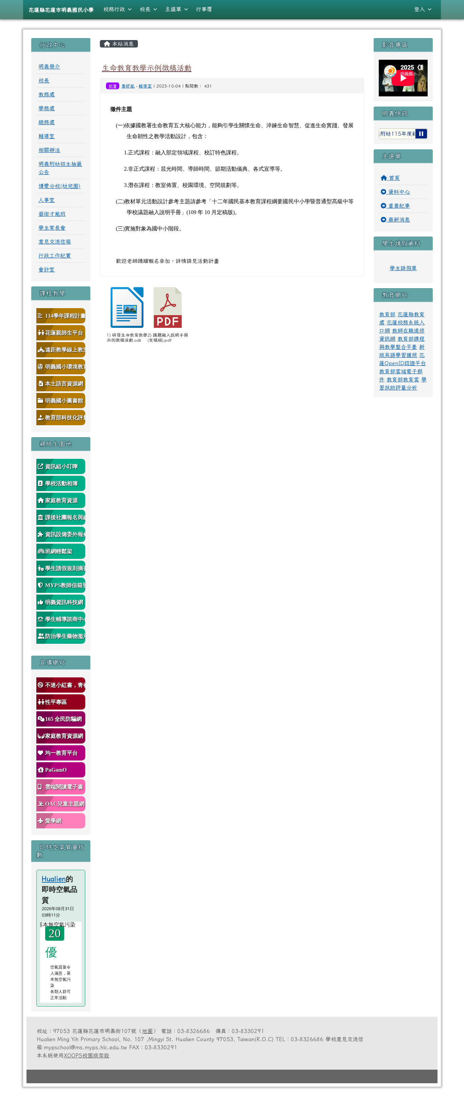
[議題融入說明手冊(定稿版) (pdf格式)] (167, 307)
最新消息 (398, 219)
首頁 (393, 178)
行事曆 (204, 9)
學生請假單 (403, 268)
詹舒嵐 (128, 86)
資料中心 (398, 191)
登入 (419, 9)
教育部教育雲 (403, 379)
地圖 (147, 1031)
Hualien (54, 878)
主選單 (173, 9)
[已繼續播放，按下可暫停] (421, 134)
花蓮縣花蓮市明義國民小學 (61, 10)
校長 (145, 9)
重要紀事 (398, 205)
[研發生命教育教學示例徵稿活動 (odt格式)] (127, 307)
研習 (113, 86)
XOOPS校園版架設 (86, 1055)
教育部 (387, 314)
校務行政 (114, 9)
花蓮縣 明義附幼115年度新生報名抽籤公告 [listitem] (390, 133)
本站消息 (122, 43)
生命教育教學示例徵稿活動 (147, 68)
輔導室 (145, 86)
